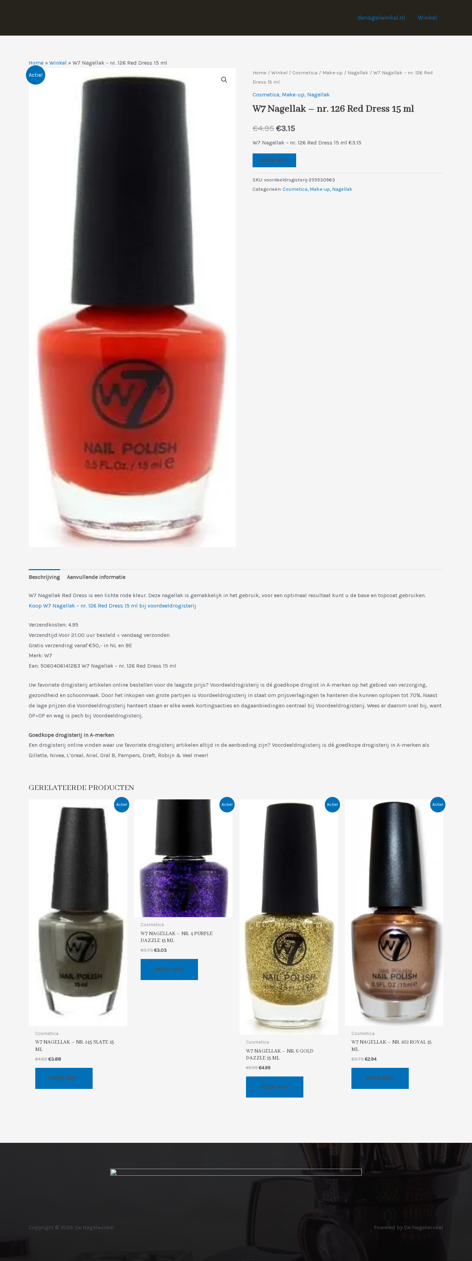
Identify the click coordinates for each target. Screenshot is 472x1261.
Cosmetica (305, 73)
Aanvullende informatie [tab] (96, 577)
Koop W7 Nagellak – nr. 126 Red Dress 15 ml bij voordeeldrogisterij (112, 605)
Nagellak (358, 73)
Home (36, 62)
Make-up (332, 73)
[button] (224, 80)
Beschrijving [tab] (44, 577)
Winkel (427, 17)
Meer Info (274, 160)
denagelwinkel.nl (381, 17)
